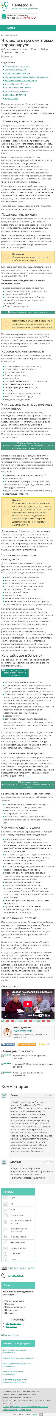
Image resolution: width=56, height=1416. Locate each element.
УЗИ (13, 1209)
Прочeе (14, 1259)
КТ (12, 1204)
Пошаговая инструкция (15, 70)
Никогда (9, 1313)
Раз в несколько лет (15, 1307)
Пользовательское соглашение (34, 1406)
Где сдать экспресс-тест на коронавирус (16, 672)
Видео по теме (11, 98)
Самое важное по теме (15, 95)
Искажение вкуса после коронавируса (12, 1373)
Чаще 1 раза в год (14, 1301)
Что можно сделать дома (16, 91)
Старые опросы (13, 1323)
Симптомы (16, 1253)
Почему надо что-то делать (17, 66)
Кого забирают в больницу (17, 84)
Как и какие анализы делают (18, 88)
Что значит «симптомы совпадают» (21, 80)
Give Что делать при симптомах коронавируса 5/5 (49, 1044)
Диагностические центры (21, 1268)
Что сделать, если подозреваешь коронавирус (26, 77)
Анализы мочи (18, 1242)
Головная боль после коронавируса (17, 1358)
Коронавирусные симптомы (17, 73)
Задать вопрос (16, 1275)
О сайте (6, 1406)
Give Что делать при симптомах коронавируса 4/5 (46, 1044)
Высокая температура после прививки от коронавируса (14, 1381)
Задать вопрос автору (22, 1031)
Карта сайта (15, 1406)
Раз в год (10, 1304)
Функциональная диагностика (19, 1230)
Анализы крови (18, 1237)
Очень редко (11, 1310)
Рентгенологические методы (21, 1221)
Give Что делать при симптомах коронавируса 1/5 (39, 1044)
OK (41, 1414)
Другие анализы (18, 1248)
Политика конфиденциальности (17, 1409)
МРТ (13, 1198)
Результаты (11, 1326)
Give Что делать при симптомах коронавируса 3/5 (44, 1044)
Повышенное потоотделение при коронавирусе (16, 1365)
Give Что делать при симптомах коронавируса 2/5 (42, 1044)
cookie (34, 1414)
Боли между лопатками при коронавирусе (14, 1351)
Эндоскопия (17, 1215)
